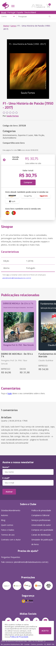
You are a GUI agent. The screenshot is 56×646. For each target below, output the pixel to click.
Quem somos (7, 525)
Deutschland (30, 12)
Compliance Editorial (40, 515)
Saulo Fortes (13, 116)
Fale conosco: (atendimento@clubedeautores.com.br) (24, 562)
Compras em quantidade (42, 530)
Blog (3, 520)
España (19, 12)
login (10, 393)
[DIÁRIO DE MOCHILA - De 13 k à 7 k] (18, 325)
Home (6, 25)
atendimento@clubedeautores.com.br (16, 278)
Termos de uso (8, 534)
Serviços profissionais (40, 520)
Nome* (5, 467)
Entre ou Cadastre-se (40, 6)
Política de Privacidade (19, 637)
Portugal (11, 12)
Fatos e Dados (7, 530)
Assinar (9, 491)
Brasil (3, 12)
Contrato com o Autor (11, 539)
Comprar (28, 182)
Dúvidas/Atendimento (10, 510)
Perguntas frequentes (10, 557)
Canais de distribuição (41, 534)
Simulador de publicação (42, 542)
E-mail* (6, 478)
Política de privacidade (41, 510)
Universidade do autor (41, 525)
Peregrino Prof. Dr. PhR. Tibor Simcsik (14, 362)
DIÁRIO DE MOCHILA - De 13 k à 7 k (17, 355)
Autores (4, 515)
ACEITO (45, 630)
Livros (13, 25)
